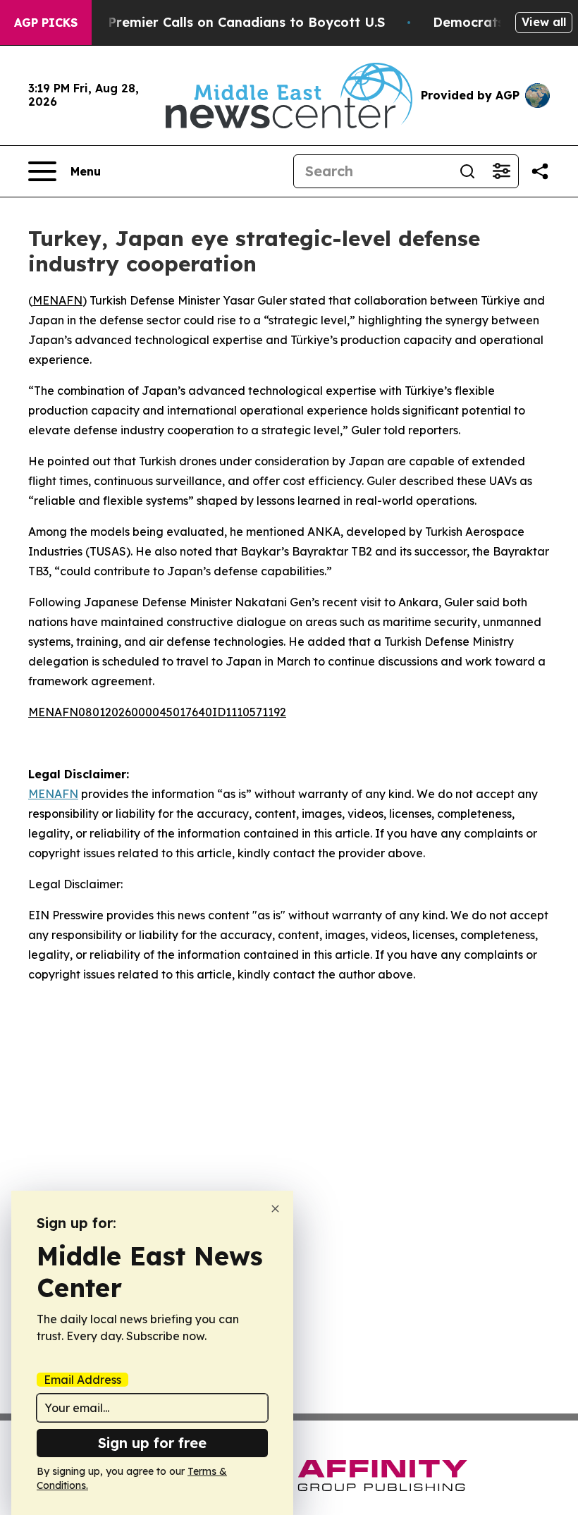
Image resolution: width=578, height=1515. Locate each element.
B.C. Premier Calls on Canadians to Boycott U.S (232, 22)
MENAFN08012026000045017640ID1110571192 (157, 712)
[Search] (467, 171)
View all (544, 22)
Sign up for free (152, 1443)
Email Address (82, 1380)
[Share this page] (540, 171)
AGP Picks (46, 23)
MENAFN (57, 300)
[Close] (275, 1208)
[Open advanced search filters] (501, 171)
